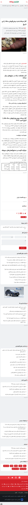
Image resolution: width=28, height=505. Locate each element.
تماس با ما (21, 492)
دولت (2, 484)
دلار (13, 484)
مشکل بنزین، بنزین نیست (20, 354)
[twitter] (23, 213)
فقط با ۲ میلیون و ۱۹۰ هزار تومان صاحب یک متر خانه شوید (13, 386)
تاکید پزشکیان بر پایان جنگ (20, 375)
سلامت (20, 466)
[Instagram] (16, 477)
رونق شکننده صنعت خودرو (20, 370)
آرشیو (16, 492)
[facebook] (21, 213)
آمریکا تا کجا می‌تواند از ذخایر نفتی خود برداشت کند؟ (15, 257)
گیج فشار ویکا (23, 469)
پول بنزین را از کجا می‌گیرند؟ (20, 279)
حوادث (16, 466)
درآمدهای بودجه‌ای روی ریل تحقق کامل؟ (17, 274)
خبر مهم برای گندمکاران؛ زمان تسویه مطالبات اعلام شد (14, 431)
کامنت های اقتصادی (22, 253)
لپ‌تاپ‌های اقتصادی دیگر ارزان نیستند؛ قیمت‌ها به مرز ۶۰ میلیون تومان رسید (14, 427)
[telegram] (25, 213)
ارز (16, 484)
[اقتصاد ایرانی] (14, 2)
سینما (25, 466)
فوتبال (11, 466)
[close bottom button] (1, 504)
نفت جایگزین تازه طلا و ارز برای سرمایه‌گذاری (17, 272)
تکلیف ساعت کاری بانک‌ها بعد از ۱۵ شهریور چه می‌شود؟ (14, 434)
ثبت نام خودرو (8, 484)
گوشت (10, 486)
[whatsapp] (19, 213)
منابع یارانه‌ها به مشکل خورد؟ (19, 282)
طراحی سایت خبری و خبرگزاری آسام (12, 499)
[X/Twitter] (8, 477)
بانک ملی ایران (4, 486)
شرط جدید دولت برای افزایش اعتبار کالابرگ (17, 389)
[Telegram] (12, 477)
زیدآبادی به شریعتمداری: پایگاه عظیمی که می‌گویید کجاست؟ (13, 436)
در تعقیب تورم (22, 359)
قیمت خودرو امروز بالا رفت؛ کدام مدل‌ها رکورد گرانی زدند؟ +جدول (14, 314)
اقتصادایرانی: (23, 63)
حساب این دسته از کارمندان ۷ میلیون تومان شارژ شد (15, 394)
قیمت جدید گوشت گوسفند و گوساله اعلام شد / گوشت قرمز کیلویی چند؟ (14, 308)
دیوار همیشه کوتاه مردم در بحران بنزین (17, 364)
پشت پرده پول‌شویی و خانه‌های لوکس (18, 372)
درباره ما (26, 492)
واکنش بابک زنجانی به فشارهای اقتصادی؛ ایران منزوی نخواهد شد (13, 266)
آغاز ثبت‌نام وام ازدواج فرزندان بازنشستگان (17, 311)
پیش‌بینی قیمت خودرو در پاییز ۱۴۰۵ (18, 384)
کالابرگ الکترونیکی (22, 484)
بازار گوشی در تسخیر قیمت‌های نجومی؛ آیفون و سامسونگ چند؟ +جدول (14, 321)
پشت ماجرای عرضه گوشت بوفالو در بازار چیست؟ (16, 260)
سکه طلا (22, 217)
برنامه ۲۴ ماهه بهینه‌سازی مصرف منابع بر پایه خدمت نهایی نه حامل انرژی (13, 350)
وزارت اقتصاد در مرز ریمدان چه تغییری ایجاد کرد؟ (16, 262)
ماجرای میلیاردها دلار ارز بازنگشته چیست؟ (17, 277)
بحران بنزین (23, 488)
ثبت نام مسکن (23, 486)
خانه (25, 5)
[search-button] (27, 2)
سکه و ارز (21, 5)
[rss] (19, 477)
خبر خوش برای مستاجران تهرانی (19, 392)
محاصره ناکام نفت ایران (20, 357)
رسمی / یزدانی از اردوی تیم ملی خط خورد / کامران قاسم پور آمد (14, 227)
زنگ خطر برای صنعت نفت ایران (19, 367)
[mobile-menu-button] (1, 2)
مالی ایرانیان (6, 466)
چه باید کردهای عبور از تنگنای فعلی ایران (17, 362)
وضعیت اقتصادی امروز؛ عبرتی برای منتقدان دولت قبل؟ (14, 269)
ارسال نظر (22, 248)
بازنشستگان (16, 486)
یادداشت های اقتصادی (21, 346)
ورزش (25, 444)
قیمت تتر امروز (15, 469)
